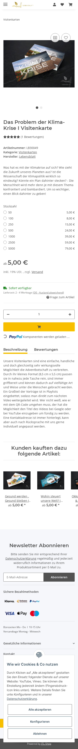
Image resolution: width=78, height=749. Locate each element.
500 (41, 230)
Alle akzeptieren (39, 709)
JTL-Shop (46, 743)
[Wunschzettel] (62, 4)
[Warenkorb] (70, 4)
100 (41, 218)
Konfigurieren (40, 721)
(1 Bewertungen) (32, 137)
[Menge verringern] (8, 314)
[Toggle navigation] (5, 2)
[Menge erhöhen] (69, 314)
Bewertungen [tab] (46, 350)
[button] (54, 4)
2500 (41, 242)
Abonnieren (59, 577)
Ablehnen (40, 733)
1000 (41, 236)
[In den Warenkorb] (39, 326)
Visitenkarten (28, 152)
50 (41, 212)
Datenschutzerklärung (20, 558)
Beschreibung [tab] (15, 350)
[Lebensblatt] (22, 4)
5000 (41, 248)
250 (41, 224)
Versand (37, 272)
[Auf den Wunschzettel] (66, 37)
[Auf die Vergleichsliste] (55, 37)
